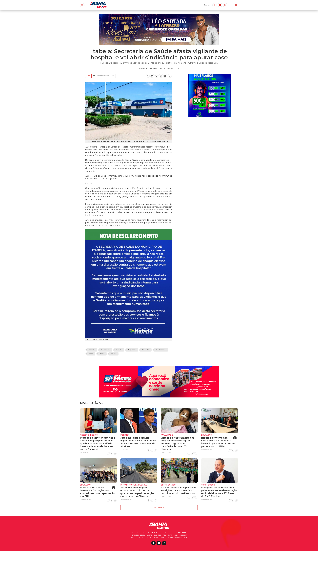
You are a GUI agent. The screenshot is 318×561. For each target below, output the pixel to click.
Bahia (102, 354)
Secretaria (105, 350)
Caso (91, 354)
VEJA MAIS (159, 507)
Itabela (92, 350)
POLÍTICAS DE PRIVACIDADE (174, 537)
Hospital (145, 350)
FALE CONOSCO (138, 537)
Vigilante (132, 350)
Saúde (119, 350)
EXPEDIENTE (153, 537)
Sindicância (161, 350)
